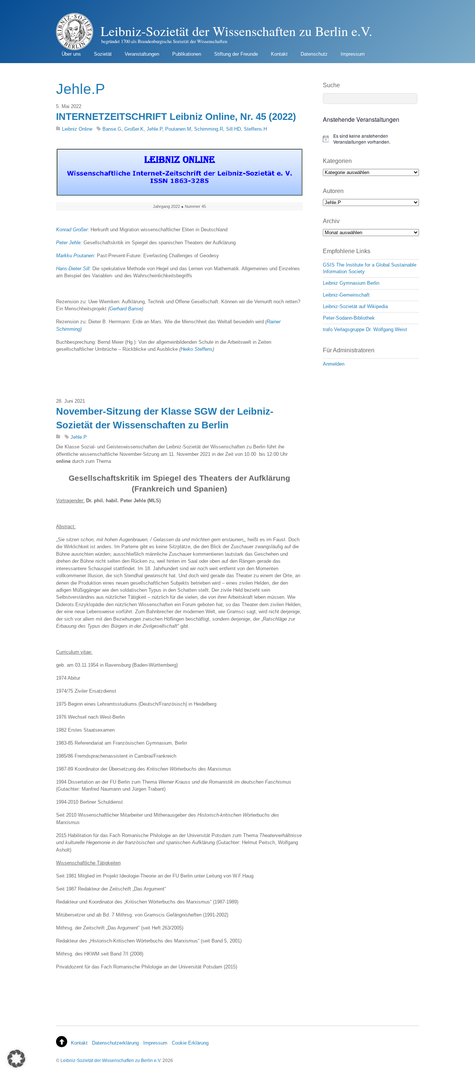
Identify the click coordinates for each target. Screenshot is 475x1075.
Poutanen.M (178, 129)
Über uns (71, 54)
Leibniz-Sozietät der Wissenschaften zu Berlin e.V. (110, 1060)
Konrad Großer (72, 229)
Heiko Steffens (197, 349)
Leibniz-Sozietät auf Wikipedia (355, 306)
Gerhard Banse (125, 308)
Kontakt (279, 54)
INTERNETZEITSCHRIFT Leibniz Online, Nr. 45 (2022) (176, 116)
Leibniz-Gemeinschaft (346, 295)
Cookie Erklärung (190, 1043)
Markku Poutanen (75, 255)
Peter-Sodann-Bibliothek (349, 318)
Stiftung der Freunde (236, 54)
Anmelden (333, 364)
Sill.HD (233, 129)
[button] (16, 1058)
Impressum (353, 54)
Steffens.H (255, 129)
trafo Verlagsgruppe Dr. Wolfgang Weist (365, 329)
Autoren (333, 191)
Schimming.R (208, 129)
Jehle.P (154, 129)
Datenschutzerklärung (115, 1043)
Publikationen (186, 54)
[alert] (371, 139)
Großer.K (134, 129)
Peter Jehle (68, 242)
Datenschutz (314, 54)
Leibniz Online (77, 129)
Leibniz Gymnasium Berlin (351, 283)
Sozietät (103, 54)
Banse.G (111, 129)
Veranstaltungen (142, 54)
